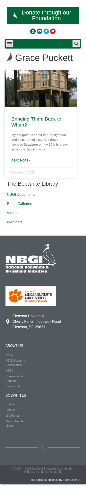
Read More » (21, 160)
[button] (9, 43)
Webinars (14, 222)
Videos (12, 213)
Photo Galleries (19, 204)
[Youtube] (53, 31)
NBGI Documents (21, 194)
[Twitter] (46, 31)
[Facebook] (39, 31)
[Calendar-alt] (33, 31)
